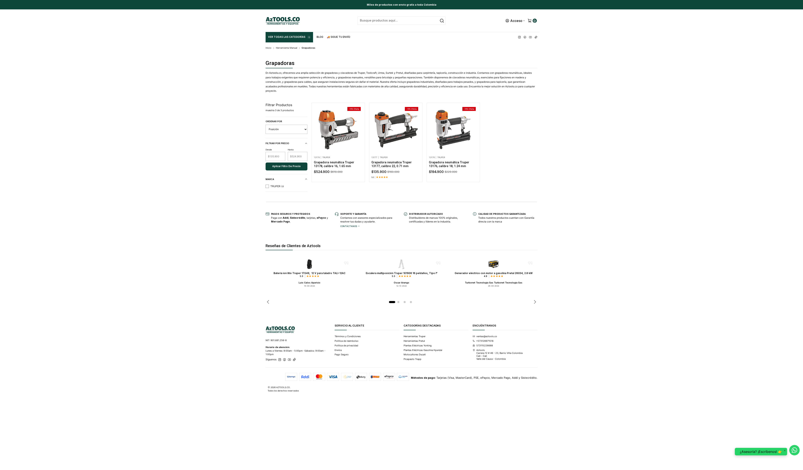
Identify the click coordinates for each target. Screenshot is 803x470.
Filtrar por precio (277, 143)
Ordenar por (274, 121)
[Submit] (441, 21)
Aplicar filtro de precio (286, 166)
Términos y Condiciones (348, 336)
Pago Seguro (342, 354)
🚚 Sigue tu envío (338, 37)
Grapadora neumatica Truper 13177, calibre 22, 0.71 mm (391, 164)
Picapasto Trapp (412, 359)
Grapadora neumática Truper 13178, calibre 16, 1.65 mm (334, 164)
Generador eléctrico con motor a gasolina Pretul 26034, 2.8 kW (494, 273)
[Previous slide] (269, 302)
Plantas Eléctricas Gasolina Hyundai (423, 350)
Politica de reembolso (346, 340)
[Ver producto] (309, 264)
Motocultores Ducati (415, 354)
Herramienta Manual (286, 48)
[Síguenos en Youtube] (530, 37)
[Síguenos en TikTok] (535, 37)
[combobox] (402, 21)
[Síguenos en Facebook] (524, 37)
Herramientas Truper (415, 336)
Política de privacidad (346, 345)
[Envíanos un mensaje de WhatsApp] (794, 450)
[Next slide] (534, 302)
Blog (320, 37)
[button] (289, 37)
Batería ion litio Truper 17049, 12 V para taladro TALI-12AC (309, 273)
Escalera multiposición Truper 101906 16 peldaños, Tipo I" (401, 273)
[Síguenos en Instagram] (519, 37)
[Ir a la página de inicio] (283, 21)
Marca (270, 179)
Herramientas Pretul (414, 340)
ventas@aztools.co (486, 336)
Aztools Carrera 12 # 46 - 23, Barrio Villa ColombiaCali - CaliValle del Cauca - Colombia (499, 355)
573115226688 (484, 345)
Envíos (338, 350)
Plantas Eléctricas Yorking (418, 345)
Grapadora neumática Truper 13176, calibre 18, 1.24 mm (449, 164)
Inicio (268, 48)
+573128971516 (485, 340)
